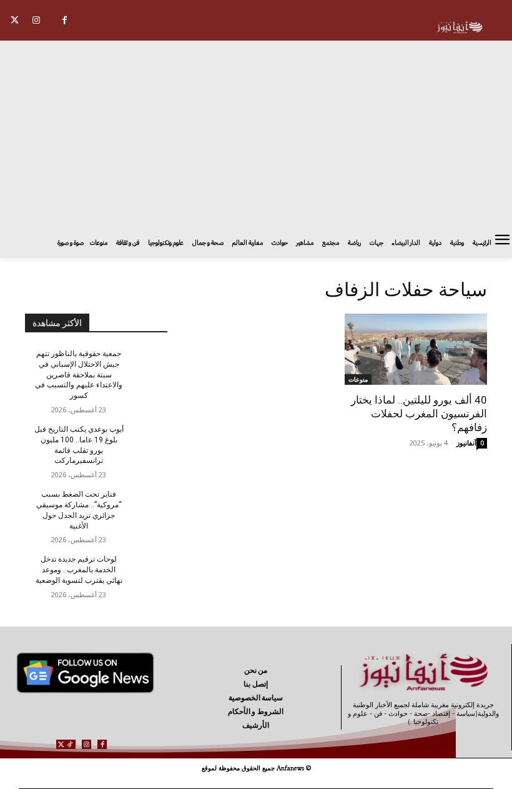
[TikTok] (70, 744)
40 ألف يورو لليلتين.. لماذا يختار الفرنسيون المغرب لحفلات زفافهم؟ (419, 414)
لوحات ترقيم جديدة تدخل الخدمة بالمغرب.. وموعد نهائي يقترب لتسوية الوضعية (79, 570)
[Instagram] (36, 20)
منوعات (358, 379)
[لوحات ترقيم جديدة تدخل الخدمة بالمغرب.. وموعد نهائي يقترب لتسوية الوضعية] (146, 569)
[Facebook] (65, 20)
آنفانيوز (466, 442)
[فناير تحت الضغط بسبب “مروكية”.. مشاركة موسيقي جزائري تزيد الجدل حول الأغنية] (146, 504)
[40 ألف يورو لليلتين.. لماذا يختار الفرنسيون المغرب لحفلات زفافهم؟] (416, 349)
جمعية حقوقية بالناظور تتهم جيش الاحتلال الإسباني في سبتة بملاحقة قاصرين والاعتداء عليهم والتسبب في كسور (78, 374)
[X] (15, 20)
